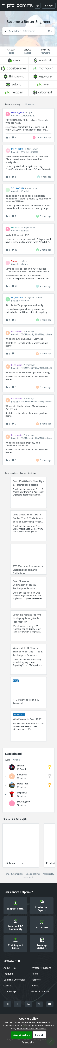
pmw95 (20, 765)
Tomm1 (15, 261)
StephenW (22, 792)
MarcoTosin (22, 783)
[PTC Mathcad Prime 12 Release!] (28, 692)
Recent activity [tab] (12, 104)
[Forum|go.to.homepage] (18, 5)
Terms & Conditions (13, 873)
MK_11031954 (18, 149)
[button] (28, 1042)
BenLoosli (22, 774)
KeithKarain (16, 331)
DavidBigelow (17, 112)
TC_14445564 (17, 188)
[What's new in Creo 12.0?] (28, 725)
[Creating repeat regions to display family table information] (28, 625)
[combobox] (28, 31)
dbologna (15, 227)
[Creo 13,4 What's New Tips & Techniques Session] (28, 492)
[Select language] (37, 6)
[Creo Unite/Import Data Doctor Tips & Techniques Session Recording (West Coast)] (28, 525)
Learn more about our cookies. (31, 1028)
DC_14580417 (17, 298)
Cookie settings (33, 873)
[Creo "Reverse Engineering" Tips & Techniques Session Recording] (28, 592)
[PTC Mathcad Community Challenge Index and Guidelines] (28, 559)
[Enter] (5, 31)
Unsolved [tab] (30, 104)
